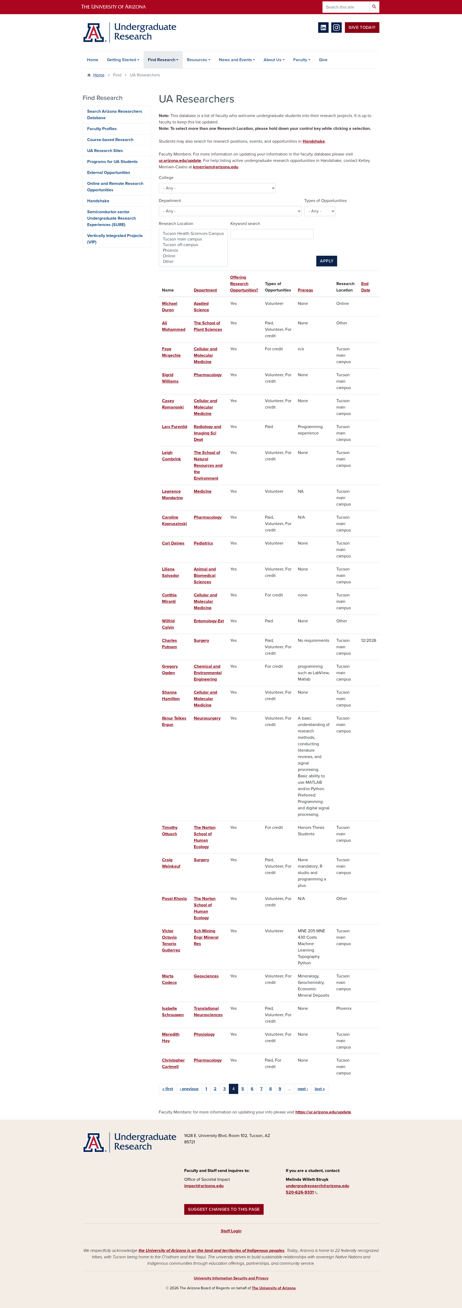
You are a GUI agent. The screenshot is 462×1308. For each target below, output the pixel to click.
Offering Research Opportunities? (244, 284)
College (166, 177)
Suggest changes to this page (224, 1209)
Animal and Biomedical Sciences (205, 575)
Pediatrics (203, 543)
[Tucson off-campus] (193, 245)
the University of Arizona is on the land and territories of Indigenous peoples (211, 1250)
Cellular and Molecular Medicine (205, 355)
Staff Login (231, 1231)
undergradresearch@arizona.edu (317, 1186)
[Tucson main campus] (193, 239)
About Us (273, 60)
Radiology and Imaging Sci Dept (207, 433)
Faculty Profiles (102, 128)
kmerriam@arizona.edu (215, 167)
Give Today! (362, 27)
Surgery (201, 640)
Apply (326, 261)
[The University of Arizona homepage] (118, 7)
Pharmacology (208, 375)
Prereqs (305, 290)
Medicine (202, 491)
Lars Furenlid (174, 426)
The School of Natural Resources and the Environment (208, 465)
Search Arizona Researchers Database (114, 115)
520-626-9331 (300, 1192)
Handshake (314, 141)
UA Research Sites (105, 150)
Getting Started (121, 60)
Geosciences (206, 976)
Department (170, 200)
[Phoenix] (193, 250)
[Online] (193, 256)
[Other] (193, 262)
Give (323, 60)
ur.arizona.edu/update (180, 160)
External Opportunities (108, 172)
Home (92, 60)
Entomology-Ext (209, 621)
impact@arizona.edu (204, 1186)
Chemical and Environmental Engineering (208, 673)
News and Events (235, 60)
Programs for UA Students (112, 161)
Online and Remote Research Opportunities (115, 187)
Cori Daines (173, 543)
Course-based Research (110, 139)
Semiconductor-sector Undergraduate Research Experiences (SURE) (111, 218)
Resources (197, 60)
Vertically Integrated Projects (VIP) (115, 239)
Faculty (300, 60)
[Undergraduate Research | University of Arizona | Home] (129, 32)
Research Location (176, 223)
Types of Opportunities (325, 200)
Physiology (204, 1034)
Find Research (161, 60)
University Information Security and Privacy (231, 1278)
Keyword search (245, 223)
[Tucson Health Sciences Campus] (193, 233)
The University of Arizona (274, 1288)
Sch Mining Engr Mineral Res (206, 937)
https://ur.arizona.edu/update (323, 1112)
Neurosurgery (207, 718)
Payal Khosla (174, 898)
